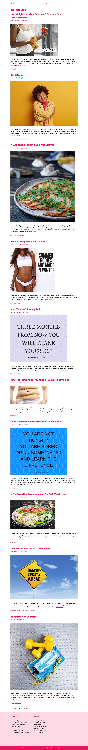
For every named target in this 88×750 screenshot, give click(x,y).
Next (28, 708)
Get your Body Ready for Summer (27, 241)
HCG (22, 139)
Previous (13, 708)
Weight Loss (60, 3)
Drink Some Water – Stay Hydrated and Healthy (35, 421)
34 (25, 708)
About (39, 3)
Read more (21, 65)
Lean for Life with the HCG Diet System (30, 548)
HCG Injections (31, 3)
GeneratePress (62, 747)
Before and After (16, 139)
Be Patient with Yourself (23, 616)
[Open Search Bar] (76, 3)
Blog (46, 3)
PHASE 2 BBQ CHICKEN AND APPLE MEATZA (32, 145)
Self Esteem (16, 74)
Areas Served (52, 3)
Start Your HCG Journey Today (26, 309)
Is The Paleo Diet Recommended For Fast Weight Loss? (39, 494)
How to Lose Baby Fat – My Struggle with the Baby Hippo (39, 379)
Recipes (17, 235)
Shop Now (69, 3)
